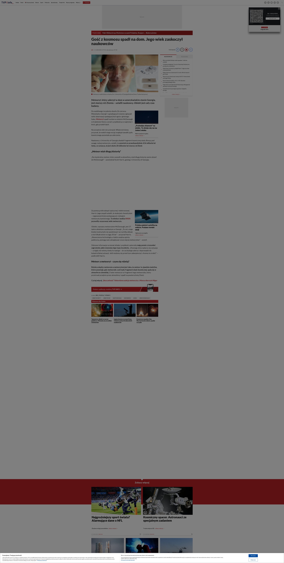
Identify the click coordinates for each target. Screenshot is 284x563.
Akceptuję (253, 555)
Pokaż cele (253, 559)
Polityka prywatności (42, 560)
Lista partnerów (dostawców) (128, 560)
